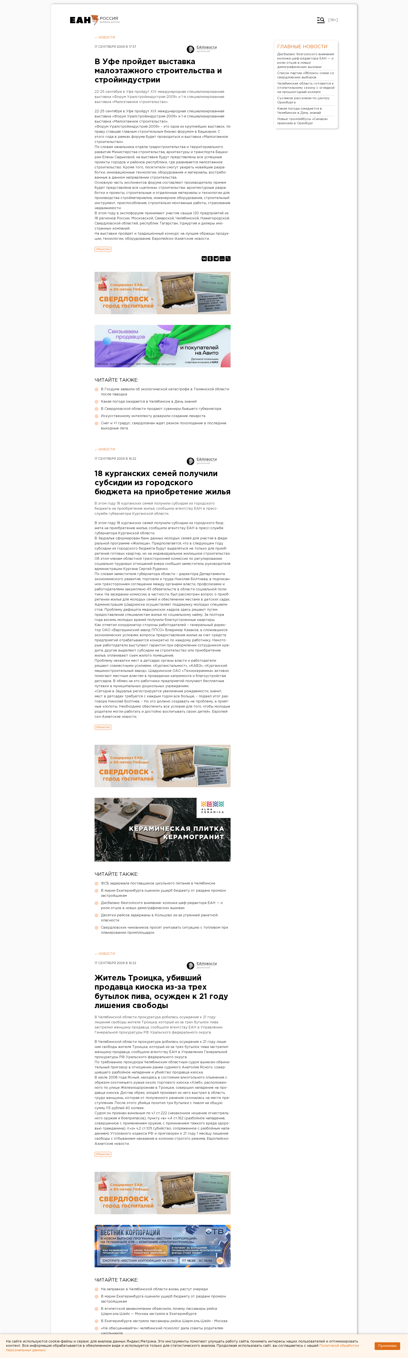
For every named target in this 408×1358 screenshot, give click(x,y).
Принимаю (387, 1346)
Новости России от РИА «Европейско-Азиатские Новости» (84, 20)
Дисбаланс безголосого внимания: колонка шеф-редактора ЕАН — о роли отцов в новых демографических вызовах (162, 905)
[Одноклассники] (210, 258)
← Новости (105, 37)
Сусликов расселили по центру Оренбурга (303, 100)
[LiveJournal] (228, 258)
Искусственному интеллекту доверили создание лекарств (153, 416)
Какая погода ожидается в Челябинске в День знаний (149, 401)
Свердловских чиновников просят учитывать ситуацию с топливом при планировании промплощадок (164, 930)
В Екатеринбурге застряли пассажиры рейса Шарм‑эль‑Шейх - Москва (164, 1321)
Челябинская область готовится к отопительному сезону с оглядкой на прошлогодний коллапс (305, 87)
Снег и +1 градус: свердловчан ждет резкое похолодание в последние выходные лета (163, 426)
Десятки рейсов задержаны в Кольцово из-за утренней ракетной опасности (159, 918)
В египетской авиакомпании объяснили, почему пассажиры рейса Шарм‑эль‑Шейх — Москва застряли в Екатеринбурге (159, 1311)
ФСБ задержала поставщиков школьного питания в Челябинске (158, 883)
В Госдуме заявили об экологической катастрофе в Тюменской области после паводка (165, 392)
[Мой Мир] (222, 258)
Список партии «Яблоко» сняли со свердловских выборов (305, 75)
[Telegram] (216, 258)
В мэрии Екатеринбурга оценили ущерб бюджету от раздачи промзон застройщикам (163, 893)
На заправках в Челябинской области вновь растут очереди (154, 1289)
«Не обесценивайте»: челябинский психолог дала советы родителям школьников (162, 1331)
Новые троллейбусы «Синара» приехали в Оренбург (302, 121)
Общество (103, 249)
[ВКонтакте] (204, 258)
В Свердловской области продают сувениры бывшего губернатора (161, 408)
